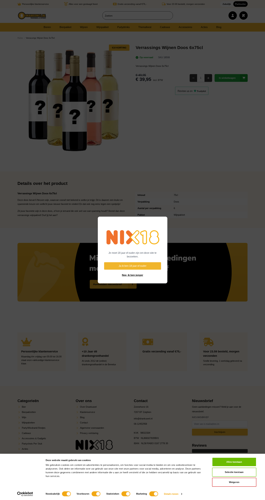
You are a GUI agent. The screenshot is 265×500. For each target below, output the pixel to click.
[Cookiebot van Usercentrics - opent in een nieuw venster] (25, 494)
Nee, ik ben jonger (132, 275)
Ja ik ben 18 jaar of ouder (132, 266)
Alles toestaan (234, 462)
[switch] (96, 493)
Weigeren (234, 482)
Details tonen (171, 494)
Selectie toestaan (234, 472)
